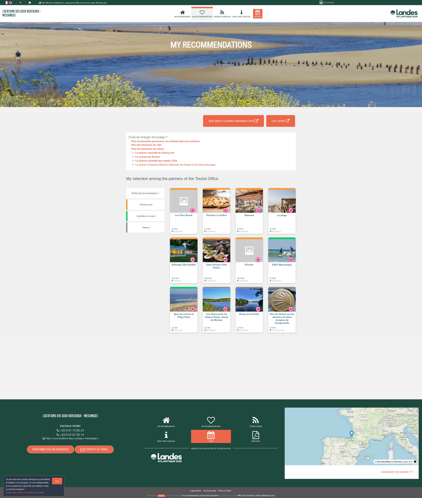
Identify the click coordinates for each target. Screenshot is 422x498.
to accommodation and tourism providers (200, 495)
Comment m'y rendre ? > (397, 472)
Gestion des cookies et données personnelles (25, 492)
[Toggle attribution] (415, 462)
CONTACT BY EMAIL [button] (96, 449)
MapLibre (408, 461)
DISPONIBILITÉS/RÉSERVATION (50, 449)
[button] (183, 212)
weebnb (161, 496)
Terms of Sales (224, 491)
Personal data (209, 491)
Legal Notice (195, 491)
